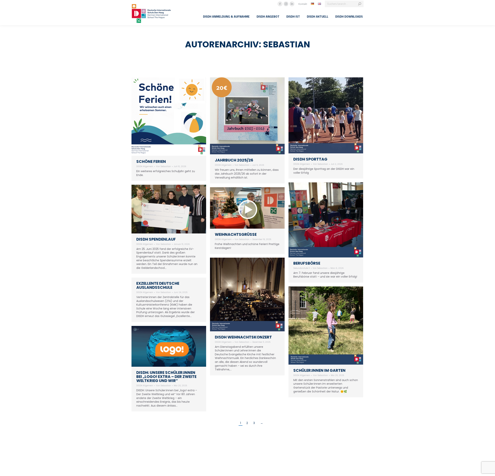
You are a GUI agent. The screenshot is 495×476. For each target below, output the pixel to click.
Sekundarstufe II (301, 268)
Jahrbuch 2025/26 (234, 160)
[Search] (359, 4)
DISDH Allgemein (144, 166)
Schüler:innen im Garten (319, 370)
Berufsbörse (306, 263)
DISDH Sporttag (310, 159)
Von (163, 166)
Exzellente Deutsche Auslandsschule (157, 285)
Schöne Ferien (151, 161)
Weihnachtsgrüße (236, 234)
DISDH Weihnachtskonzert (243, 337)
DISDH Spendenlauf (156, 239)
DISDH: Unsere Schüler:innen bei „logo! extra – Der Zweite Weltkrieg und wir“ (166, 376)
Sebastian (286, 44)
